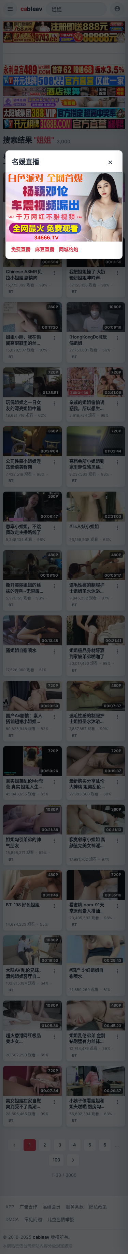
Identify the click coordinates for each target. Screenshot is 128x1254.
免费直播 (20, 249)
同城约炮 (68, 249)
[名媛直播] (64, 627)
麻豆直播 (44, 249)
